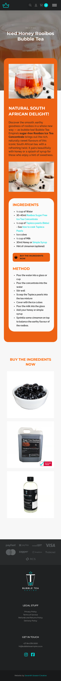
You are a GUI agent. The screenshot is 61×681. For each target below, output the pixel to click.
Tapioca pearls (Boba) (37, 223)
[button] (30, 5)
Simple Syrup (40, 242)
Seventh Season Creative (36, 675)
